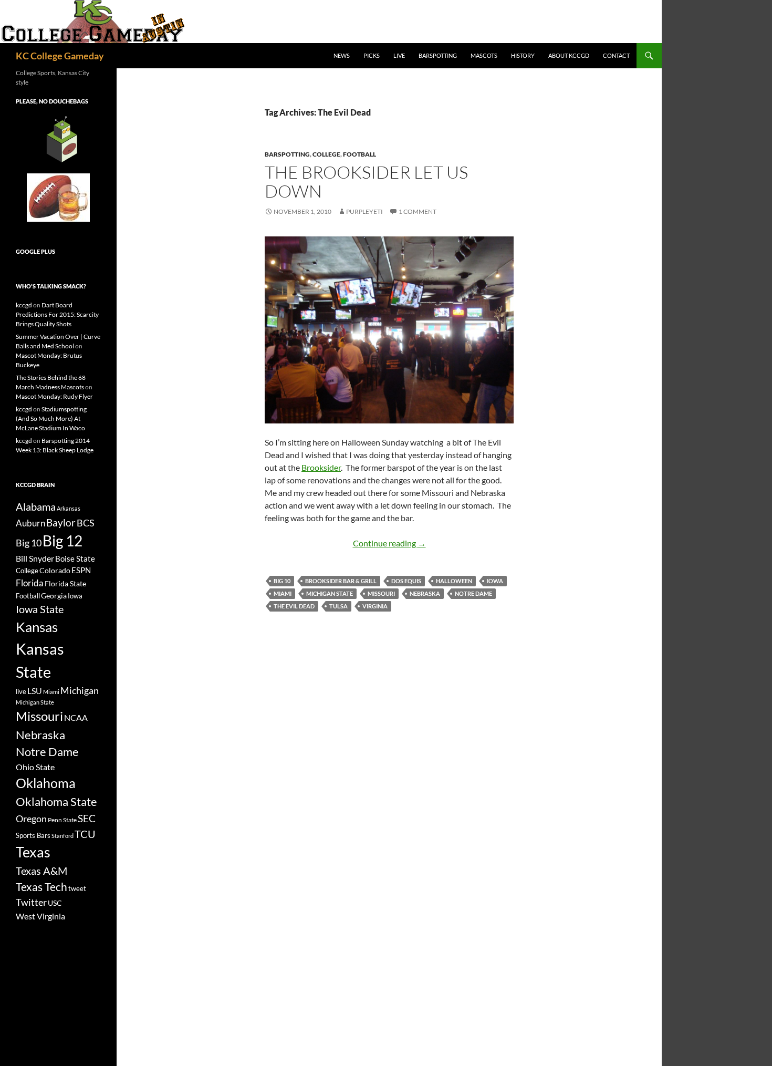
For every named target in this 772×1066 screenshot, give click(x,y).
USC (55, 903)
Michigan (79, 690)
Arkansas (68, 508)
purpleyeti (364, 211)
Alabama (36, 506)
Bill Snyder (35, 558)
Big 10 (282, 580)
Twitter (31, 902)
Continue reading (389, 543)
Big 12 (62, 541)
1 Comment (417, 211)
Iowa (495, 580)
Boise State (75, 558)
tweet (77, 888)
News (341, 55)
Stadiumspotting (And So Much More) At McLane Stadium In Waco (51, 418)
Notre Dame (473, 593)
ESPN (81, 570)
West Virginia (40, 916)
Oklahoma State (56, 801)
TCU (85, 833)
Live (399, 55)
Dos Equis (406, 580)
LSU (34, 691)
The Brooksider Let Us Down (366, 181)
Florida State (65, 583)
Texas (33, 852)
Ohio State (35, 767)
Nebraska (425, 593)
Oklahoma (46, 783)
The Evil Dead (294, 606)
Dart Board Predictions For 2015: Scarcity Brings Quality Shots (57, 314)
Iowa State (40, 609)
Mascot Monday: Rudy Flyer (54, 396)
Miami (282, 593)
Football (359, 154)
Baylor (61, 522)
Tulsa (338, 606)
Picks (371, 55)
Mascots (484, 55)
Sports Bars (33, 835)
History (523, 55)
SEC (87, 818)
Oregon (31, 818)
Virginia (375, 606)
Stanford (62, 835)
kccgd (24, 305)
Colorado (54, 570)
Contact (616, 55)
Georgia (54, 595)
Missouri (381, 593)
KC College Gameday (60, 55)
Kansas (37, 627)
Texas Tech (41, 886)
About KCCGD (568, 55)
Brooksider (321, 467)
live (21, 691)
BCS (86, 523)
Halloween (454, 580)
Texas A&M (41, 870)
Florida (30, 582)
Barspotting (438, 55)
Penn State (62, 820)
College (326, 154)
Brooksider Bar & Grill (341, 580)
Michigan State (329, 593)
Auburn (30, 523)
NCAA (76, 717)
